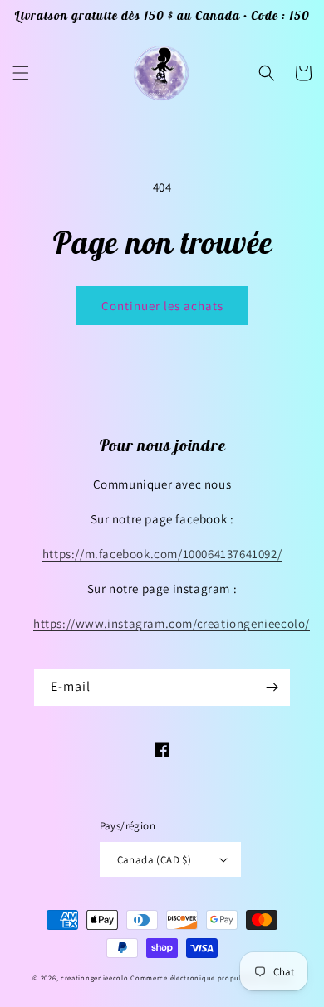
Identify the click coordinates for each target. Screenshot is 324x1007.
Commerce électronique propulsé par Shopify (210, 977)
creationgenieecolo (95, 977)
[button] (20, 73)
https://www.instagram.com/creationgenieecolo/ (171, 623)
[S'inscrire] (271, 687)
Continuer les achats (162, 306)
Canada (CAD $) (154, 860)
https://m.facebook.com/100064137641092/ (162, 554)
